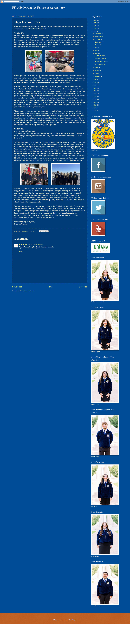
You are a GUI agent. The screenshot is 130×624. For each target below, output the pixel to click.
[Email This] (40, 231)
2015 (95, 96)
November (98, 36)
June (96, 50)
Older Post (83, 287)
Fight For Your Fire (100, 58)
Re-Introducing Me (100, 64)
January (97, 76)
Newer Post (17, 287)
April (96, 67)
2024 (95, 26)
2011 (95, 108)
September (98, 42)
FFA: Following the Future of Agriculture (38, 7)
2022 (95, 31)
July (96, 48)
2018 (95, 88)
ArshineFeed (23, 244)
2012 (95, 105)
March (97, 70)
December (98, 33)
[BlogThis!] (42, 231)
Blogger (74, 620)
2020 (95, 82)
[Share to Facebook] (46, 231)
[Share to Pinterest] (48, 231)
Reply (21, 251)
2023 (95, 28)
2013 (95, 102)
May (96, 53)
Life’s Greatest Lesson (101, 61)
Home (50, 287)
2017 (95, 91)
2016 (95, 94)
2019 (95, 85)
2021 (95, 80)
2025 (95, 23)
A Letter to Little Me (100, 55)
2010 (95, 110)
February (98, 73)
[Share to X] (44, 231)
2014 (95, 99)
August (97, 45)
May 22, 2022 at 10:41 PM (35, 244)
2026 (95, 20)
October (97, 39)
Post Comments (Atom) (27, 291)
